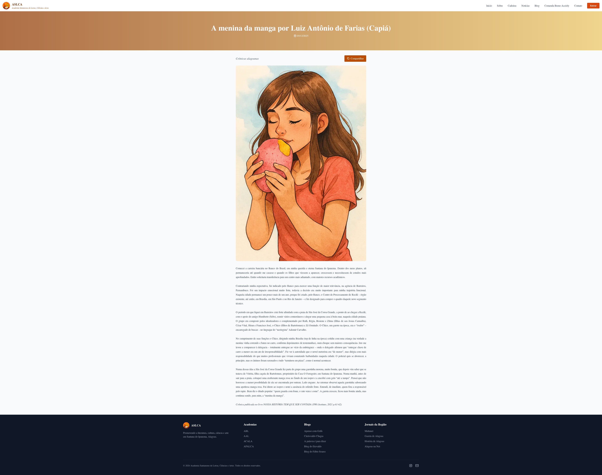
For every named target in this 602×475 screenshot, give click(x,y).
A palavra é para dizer (315, 441)
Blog (537, 5)
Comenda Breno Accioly (556, 5)
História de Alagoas (374, 441)
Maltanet (369, 431)
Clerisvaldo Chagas (313, 436)
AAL (246, 436)
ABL (246, 431)
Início (489, 5)
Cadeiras (512, 5)
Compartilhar (357, 58)
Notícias (525, 5)
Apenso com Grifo (313, 431)
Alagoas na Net (372, 446)
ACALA (248, 441)
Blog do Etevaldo (313, 446)
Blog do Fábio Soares (315, 451)
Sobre (500, 5)
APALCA (249, 446)
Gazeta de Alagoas (374, 436)
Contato (578, 5)
